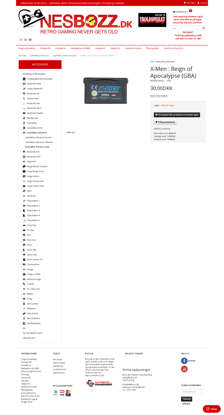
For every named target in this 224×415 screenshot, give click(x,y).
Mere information (159, 95)
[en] (25, 39)
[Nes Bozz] (76, 21)
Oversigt (25, 374)
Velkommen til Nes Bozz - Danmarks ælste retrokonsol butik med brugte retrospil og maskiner (72, 3)
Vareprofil (100, 48)
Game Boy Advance (165, 61)
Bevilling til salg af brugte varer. (29, 400)
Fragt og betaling (27, 48)
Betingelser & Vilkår (80, 48)
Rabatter (25, 380)
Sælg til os (115, 48)
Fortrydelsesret (28, 393)
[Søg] (204, 28)
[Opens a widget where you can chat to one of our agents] (212, 409)
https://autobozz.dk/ (94, 375)
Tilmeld (187, 399)
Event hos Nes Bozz (174, 48)
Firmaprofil (45, 48)
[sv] (30, 39)
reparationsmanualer (98, 367)
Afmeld (186, 403)
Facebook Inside (133, 48)
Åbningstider (152, 48)
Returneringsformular (31, 371)
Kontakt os (60, 48)
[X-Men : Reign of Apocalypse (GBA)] (106, 93)
